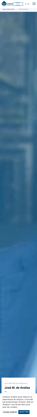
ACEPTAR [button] (24, 412)
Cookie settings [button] (10, 412)
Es (28, 4)
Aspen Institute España (8, 9)
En (26, 4)
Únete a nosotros (18, 4)
